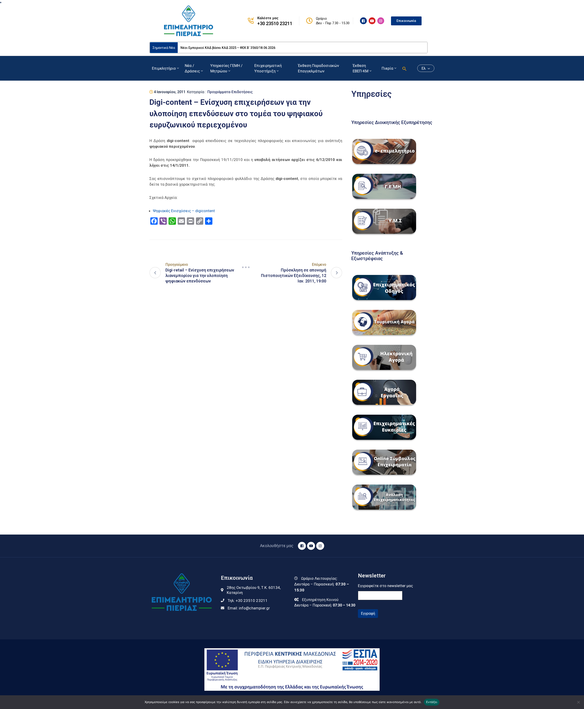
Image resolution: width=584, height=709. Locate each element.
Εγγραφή (368, 613)
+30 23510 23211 (274, 23)
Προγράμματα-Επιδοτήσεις (230, 92)
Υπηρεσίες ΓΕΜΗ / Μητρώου (226, 68)
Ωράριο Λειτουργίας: (319, 578)
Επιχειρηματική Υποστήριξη (268, 68)
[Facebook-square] (363, 20)
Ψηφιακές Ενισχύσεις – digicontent (184, 210)
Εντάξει (431, 702)
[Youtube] (372, 20)
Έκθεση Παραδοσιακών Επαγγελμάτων (318, 68)
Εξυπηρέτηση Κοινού (320, 599)
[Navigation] (246, 267)
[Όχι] (578, 702)
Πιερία (387, 68)
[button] (404, 68)
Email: (249, 608)
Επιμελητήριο (164, 68)
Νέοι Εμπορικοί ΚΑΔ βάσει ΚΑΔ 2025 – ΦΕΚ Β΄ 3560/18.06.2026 (227, 48)
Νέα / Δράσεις (192, 68)
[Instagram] (380, 20)
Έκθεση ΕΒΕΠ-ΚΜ (360, 68)
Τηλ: (248, 600)
